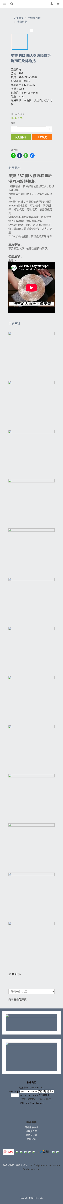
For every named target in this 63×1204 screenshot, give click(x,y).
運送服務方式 (31, 1127)
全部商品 (18, 17)
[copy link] (32, 155)
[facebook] (19, 155)
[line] (13, 155)
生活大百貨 (34, 17)
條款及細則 (31, 1135)
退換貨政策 (31, 1131)
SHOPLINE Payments (35, 1198)
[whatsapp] (25, 155)
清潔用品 (22, 21)
